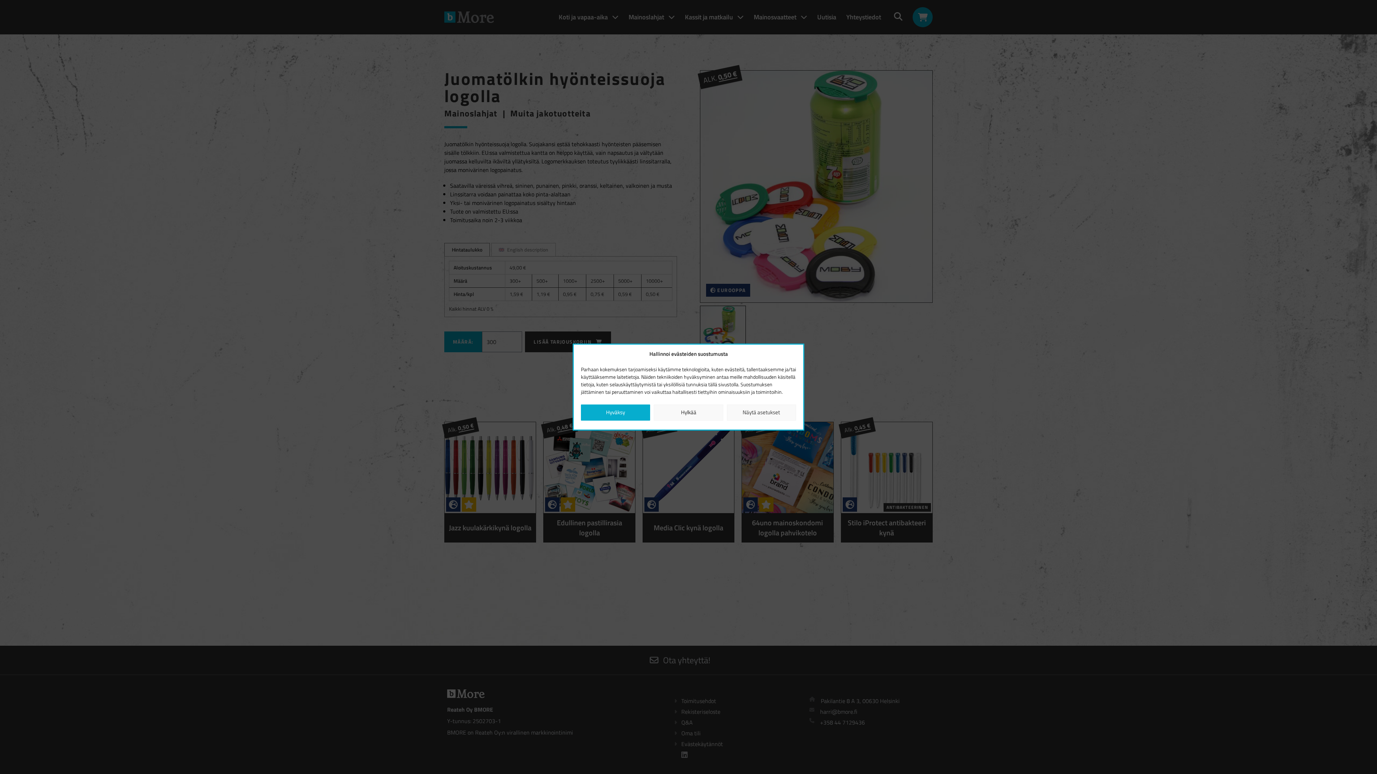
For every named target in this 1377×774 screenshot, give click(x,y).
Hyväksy (615, 412)
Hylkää (688, 412)
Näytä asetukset (761, 412)
